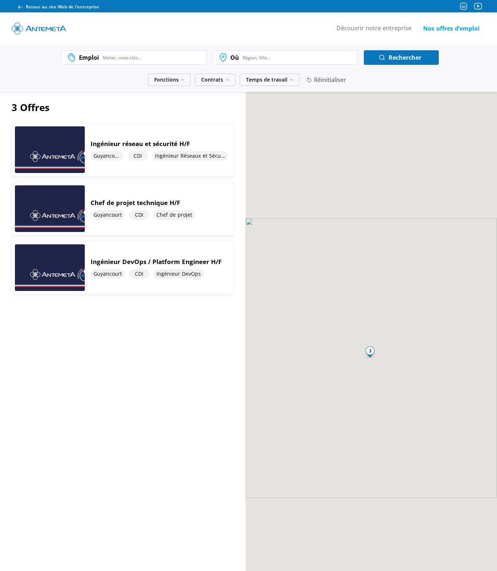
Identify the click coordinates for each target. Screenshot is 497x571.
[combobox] (152, 57)
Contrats (212, 79)
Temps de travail (266, 79)
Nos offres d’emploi (451, 28)
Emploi (89, 57)
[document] (123, 149)
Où (234, 57)
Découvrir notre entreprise (374, 28)
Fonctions (166, 79)
